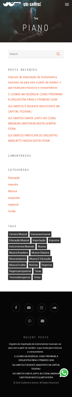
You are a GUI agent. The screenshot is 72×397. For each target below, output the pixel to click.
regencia (13, 204)
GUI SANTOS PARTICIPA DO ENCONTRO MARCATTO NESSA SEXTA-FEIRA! (33, 138)
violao (37, 277)
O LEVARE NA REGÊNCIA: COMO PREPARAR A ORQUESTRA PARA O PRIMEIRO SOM (35, 97)
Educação (14, 178)
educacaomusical (40, 234)
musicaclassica (17, 258)
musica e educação (40, 258)
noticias (33, 265)
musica (42, 246)
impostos (54, 240)
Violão (12, 211)
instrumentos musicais (21, 246)
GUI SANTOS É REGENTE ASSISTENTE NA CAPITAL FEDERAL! (34, 109)
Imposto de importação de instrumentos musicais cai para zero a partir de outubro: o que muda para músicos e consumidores (34, 82)
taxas (38, 271)
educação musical (19, 240)
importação (39, 240)
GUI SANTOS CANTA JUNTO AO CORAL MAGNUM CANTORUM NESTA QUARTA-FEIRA (32, 123)
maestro (13, 184)
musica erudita (17, 265)
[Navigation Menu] (67, 4)
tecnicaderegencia (19, 277)
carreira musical (18, 234)
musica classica (40, 252)
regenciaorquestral (20, 271)
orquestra (14, 198)
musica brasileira (18, 252)
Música (12, 191)
